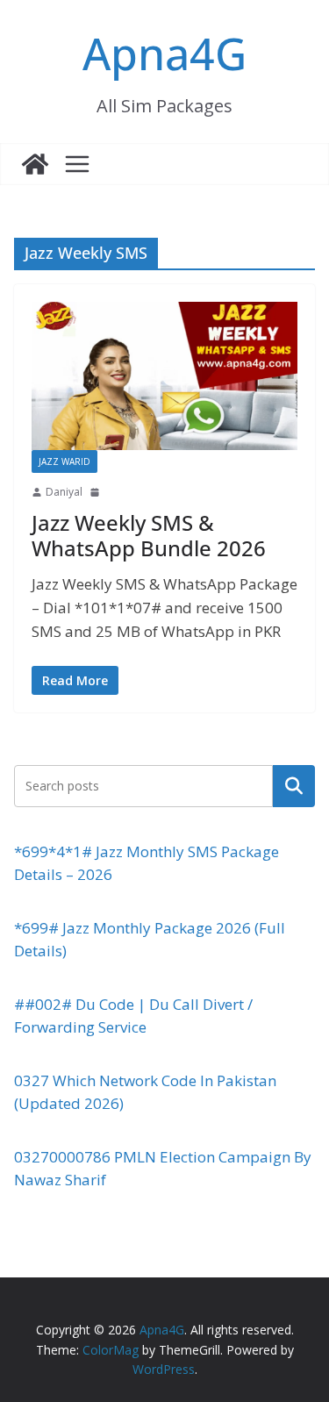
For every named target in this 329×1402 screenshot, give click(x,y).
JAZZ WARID (64, 461)
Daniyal (64, 491)
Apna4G (164, 53)
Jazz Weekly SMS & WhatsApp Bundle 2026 (149, 535)
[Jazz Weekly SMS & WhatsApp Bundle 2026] (164, 376)
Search (294, 785)
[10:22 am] (96, 492)
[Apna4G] (35, 164)
